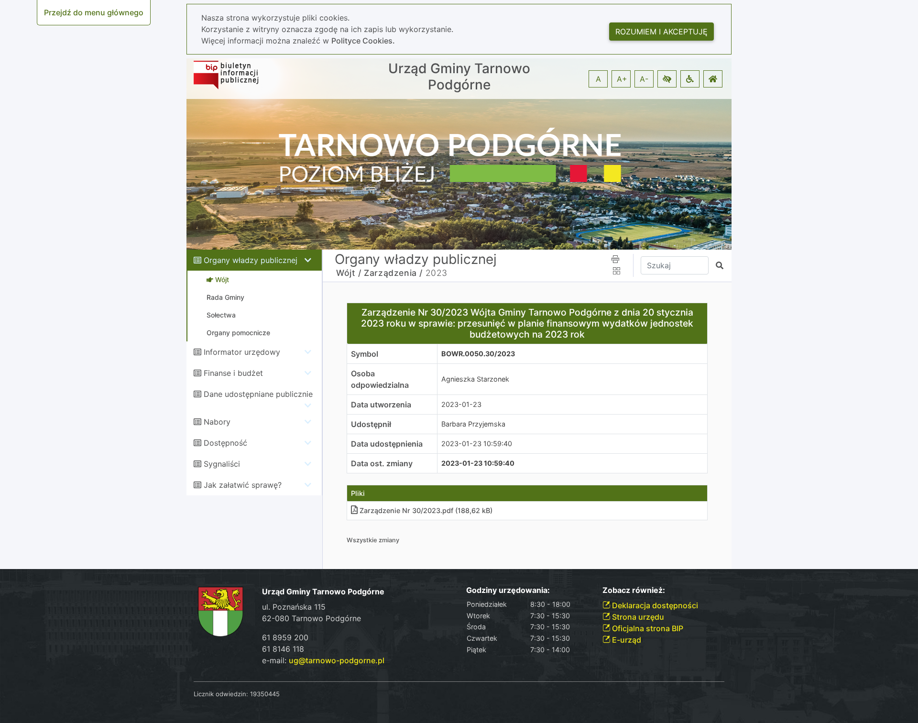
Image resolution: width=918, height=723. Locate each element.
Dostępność (225, 443)
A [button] (598, 79)
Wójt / (348, 273)
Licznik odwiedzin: (221, 694)
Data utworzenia (381, 404)
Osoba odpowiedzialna (380, 379)
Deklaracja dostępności (654, 605)
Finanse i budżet (233, 373)
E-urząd (625, 640)
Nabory (217, 422)
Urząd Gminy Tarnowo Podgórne (459, 77)
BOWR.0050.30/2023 (478, 354)
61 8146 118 (283, 649)
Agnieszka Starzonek (475, 379)
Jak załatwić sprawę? (243, 485)
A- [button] (644, 79)
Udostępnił (371, 424)
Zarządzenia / (393, 273)
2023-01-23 (461, 404)
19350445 (265, 694)
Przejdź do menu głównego (93, 12)
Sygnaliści (222, 464)
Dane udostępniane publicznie (258, 394)
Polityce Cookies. (363, 40)
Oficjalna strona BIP (646, 628)
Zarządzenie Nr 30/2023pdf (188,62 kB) (426, 510)
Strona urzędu (637, 617)
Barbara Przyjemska (473, 424)
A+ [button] (622, 79)
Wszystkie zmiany (373, 540)
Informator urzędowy (242, 352)
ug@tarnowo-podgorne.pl (336, 660)
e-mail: (323, 660)
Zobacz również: (633, 590)
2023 (437, 273)
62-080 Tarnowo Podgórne (311, 618)
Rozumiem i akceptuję (661, 31)
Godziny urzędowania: (508, 590)
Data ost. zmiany (382, 463)
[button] (667, 79)
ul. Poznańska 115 (294, 607)
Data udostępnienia (387, 444)
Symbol (364, 354)
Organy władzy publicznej (250, 260)
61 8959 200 (285, 637)
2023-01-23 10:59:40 (476, 443)
